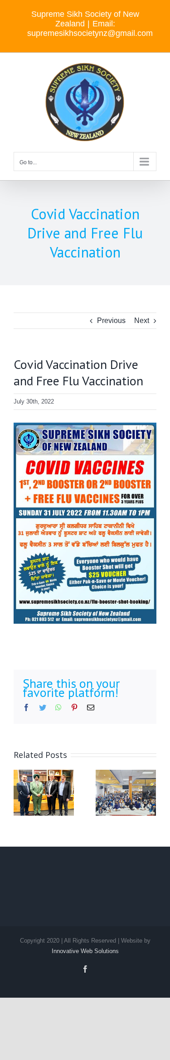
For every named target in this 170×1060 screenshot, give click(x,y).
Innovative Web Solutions (85, 951)
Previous (111, 320)
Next (141, 320)
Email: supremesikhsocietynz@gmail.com (90, 28)
